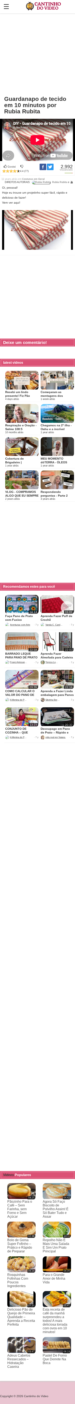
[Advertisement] (37, 54)
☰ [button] (6, 6)
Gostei (12, 166)
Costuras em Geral (33, 179)
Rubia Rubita (59, 182)
